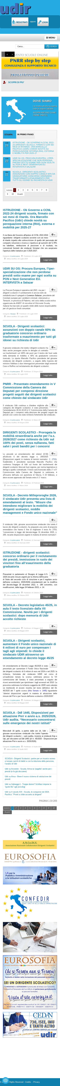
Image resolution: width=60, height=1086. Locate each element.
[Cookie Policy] (5, 1080)
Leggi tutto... (48, 260)
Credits (28, 1082)
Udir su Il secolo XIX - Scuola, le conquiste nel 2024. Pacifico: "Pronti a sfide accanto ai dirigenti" (27, 793)
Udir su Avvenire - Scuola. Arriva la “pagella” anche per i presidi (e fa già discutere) (28, 770)
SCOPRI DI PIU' (16, 82)
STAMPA (8, 134)
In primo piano (25, 134)
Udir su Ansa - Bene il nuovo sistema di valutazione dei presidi (28, 777)
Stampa (13, 314)
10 (13, 194)
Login (44, 22)
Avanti (20, 194)
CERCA (53, 46)
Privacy (36, 1082)
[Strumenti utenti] (53, 235)
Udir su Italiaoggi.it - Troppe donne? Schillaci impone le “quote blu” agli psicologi (28, 785)
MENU (51, 37)
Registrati (22, 22)
